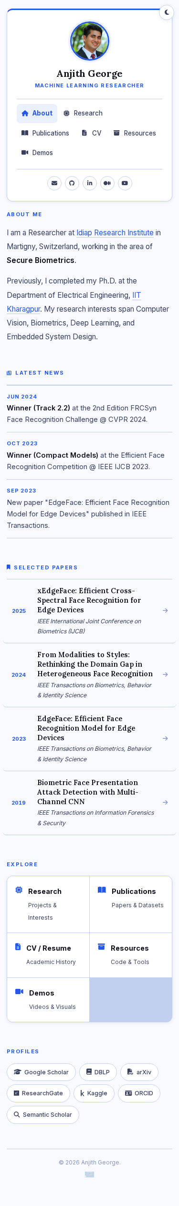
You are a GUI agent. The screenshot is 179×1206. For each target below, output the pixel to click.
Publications (50, 133)
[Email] (54, 183)
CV (97, 133)
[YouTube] (125, 183)
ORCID (144, 1093)
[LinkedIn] (90, 183)
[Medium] (107, 183)
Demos (42, 153)
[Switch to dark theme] (166, 12)
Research (88, 113)
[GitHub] (72, 183)
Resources (140, 133)
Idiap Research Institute (115, 232)
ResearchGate (42, 1093)
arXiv (144, 1072)
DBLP (102, 1072)
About (42, 113)
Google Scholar (46, 1072)
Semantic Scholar (47, 1114)
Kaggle (97, 1093)
